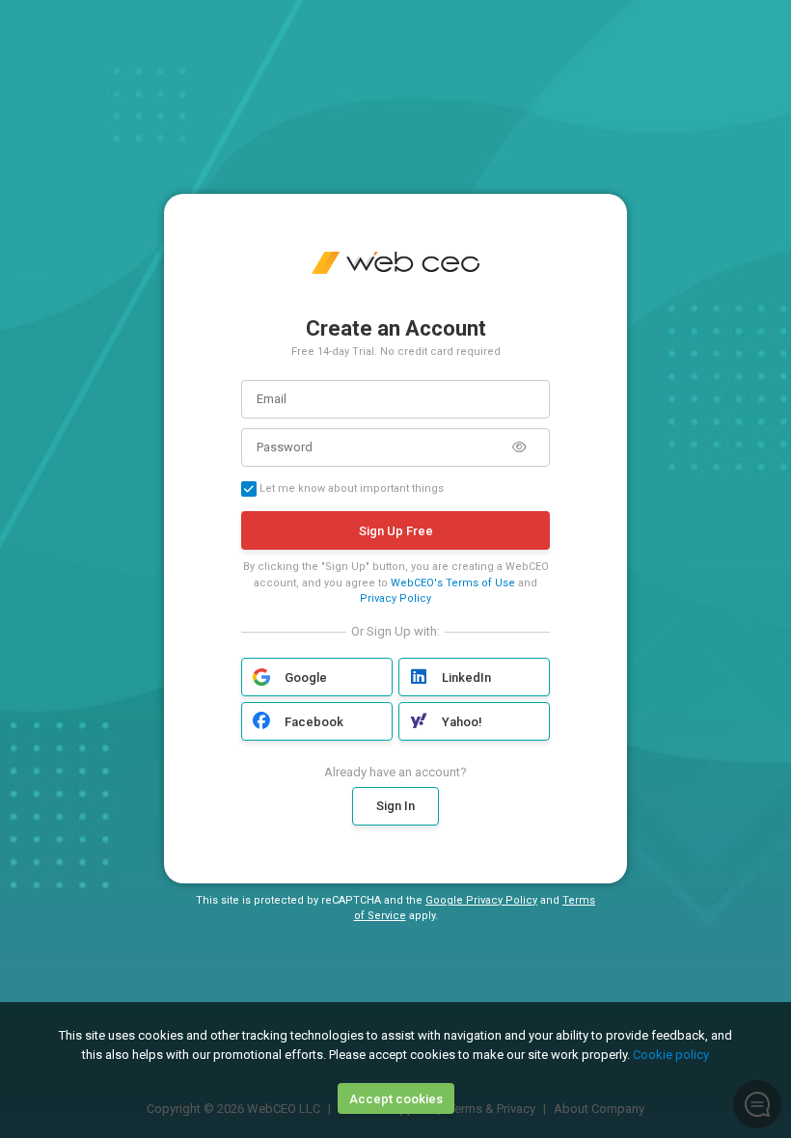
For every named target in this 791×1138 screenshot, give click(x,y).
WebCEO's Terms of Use (453, 583)
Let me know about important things (350, 488)
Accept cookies (396, 1099)
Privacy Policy (395, 598)
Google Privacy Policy (481, 900)
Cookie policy (671, 1054)
